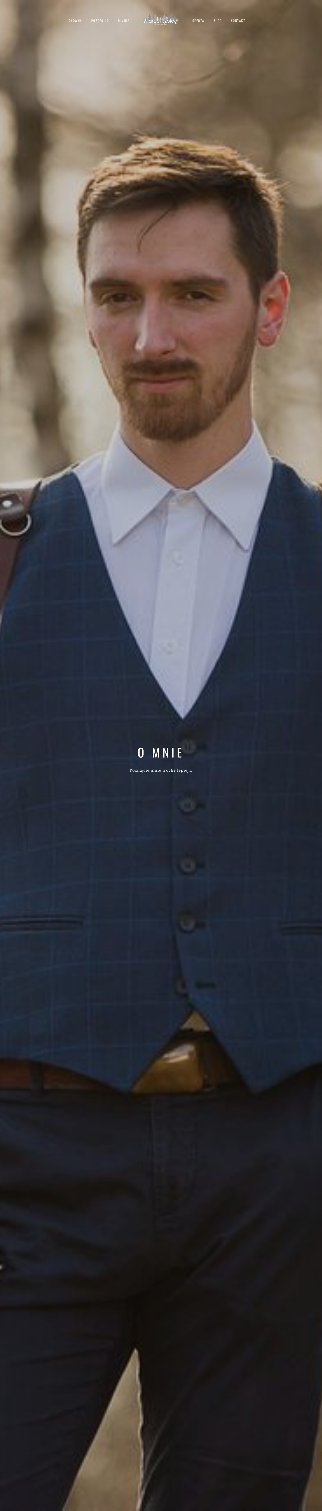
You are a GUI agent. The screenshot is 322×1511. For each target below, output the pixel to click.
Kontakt (238, 20)
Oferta (198, 20)
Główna (75, 20)
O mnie (124, 20)
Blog (218, 20)
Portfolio (100, 20)
